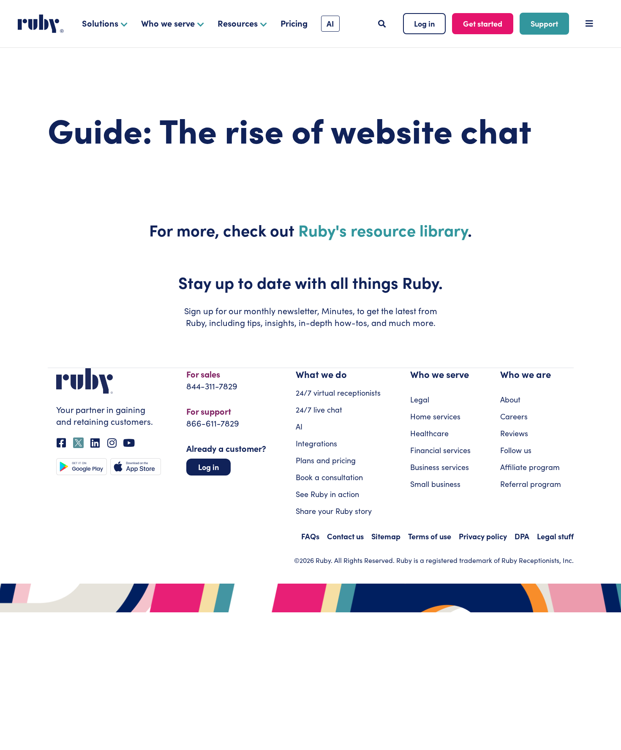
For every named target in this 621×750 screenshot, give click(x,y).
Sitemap (385, 536)
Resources (238, 23)
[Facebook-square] (61, 443)
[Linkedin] (95, 443)
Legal (419, 399)
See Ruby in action (327, 494)
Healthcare (429, 433)
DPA (522, 536)
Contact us (345, 536)
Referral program (530, 484)
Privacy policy (483, 536)
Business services (439, 467)
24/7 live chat (319, 410)
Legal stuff (555, 536)
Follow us (515, 450)
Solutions (100, 23)
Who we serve (168, 23)
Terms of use (429, 536)
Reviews (514, 433)
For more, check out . (310, 229)
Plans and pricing (326, 460)
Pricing (294, 23)
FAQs (310, 536)
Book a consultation (329, 477)
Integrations (316, 443)
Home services (435, 416)
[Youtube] (129, 443)
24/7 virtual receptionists (338, 393)
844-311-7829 (211, 385)
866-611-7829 (212, 423)
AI (299, 426)
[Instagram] (112, 443)
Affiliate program (530, 467)
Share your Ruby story (334, 511)
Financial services (440, 450)
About (510, 399)
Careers (514, 416)
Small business (435, 484)
